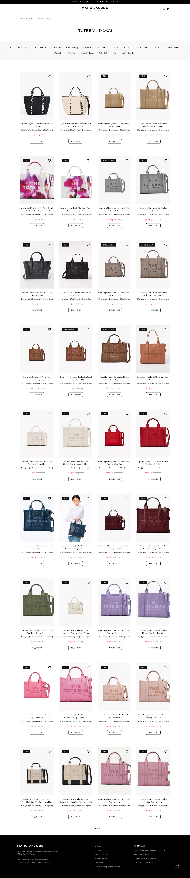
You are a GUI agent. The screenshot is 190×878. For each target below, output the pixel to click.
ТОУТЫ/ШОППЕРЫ (41, 48)
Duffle (57, 53)
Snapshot (23, 48)
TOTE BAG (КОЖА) (44, 19)
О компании (100, 850)
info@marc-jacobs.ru (141, 854)
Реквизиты (99, 863)
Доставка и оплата (102, 854)
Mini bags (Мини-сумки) (66, 48)
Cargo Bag (142, 48)
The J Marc (158, 48)
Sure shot (71, 53)
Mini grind (173, 48)
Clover (114, 48)
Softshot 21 (128, 53)
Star (114, 53)
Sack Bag (101, 48)
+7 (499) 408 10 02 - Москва (145, 859)
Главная (19, 19)
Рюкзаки (87, 48)
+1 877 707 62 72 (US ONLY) (145, 863)
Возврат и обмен (101, 859)
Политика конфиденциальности (107, 867)
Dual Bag (127, 48)
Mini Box (103, 53)
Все (11, 48)
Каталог (29, 19)
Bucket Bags (87, 53)
